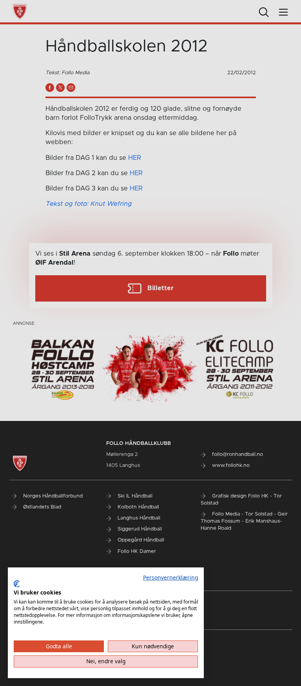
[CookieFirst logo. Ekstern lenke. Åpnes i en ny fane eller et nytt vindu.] (17, 583)
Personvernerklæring (170, 577)
